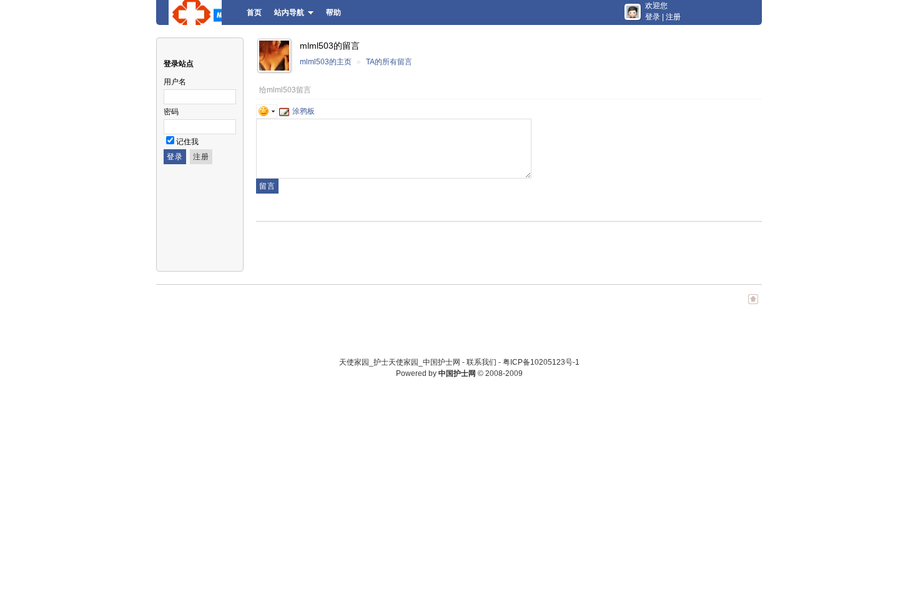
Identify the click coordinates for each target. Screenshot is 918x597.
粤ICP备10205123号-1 (541, 362)
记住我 (187, 141)
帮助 (333, 12)
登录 (652, 16)
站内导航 (289, 12)
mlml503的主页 (326, 61)
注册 (673, 16)
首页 (254, 12)
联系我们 (481, 362)
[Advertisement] (402, 246)
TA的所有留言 (389, 61)
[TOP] (753, 305)
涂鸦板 (303, 111)
